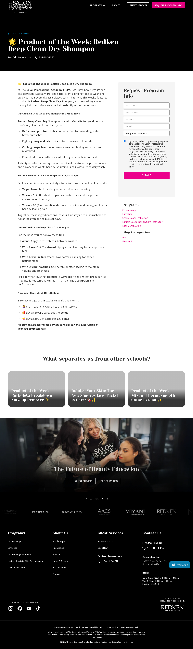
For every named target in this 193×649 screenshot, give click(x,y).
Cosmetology (129, 210)
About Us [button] (60, 533)
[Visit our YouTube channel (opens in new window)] (29, 608)
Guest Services (138, 5)
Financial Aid (58, 547)
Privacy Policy (112, 627)
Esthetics (127, 214)
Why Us (56, 554)
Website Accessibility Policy (92, 627)
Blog (124, 237)
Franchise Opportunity (130, 627)
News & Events (19, 33)
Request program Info (168, 5)
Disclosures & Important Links (66, 627)
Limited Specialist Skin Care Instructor (142, 221)
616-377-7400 (116, 561)
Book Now (103, 547)
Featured (127, 241)
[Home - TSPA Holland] (20, 5)
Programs (96, 5)
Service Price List (106, 541)
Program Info (109, 481)
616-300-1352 (154, 548)
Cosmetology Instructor (135, 217)
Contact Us (58, 574)
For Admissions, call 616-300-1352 (31, 57)
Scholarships (59, 541)
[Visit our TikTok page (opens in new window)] (38, 608)
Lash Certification (131, 225)
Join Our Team (60, 567)
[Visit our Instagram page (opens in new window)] (11, 608)
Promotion (182, 564)
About (116, 5)
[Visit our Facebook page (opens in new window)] (20, 608)
